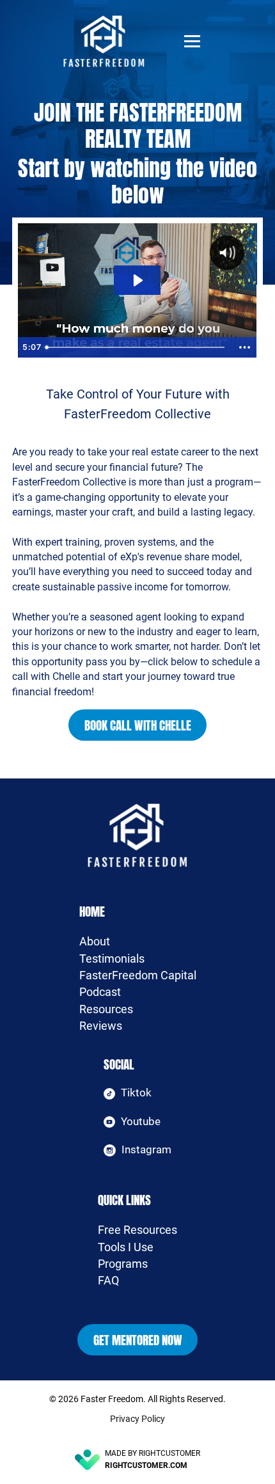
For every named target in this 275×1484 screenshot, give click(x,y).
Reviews (100, 1026)
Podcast (100, 992)
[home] (118, 41)
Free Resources (137, 1230)
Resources (106, 1009)
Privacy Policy (137, 1419)
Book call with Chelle (137, 725)
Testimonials (112, 958)
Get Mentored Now (137, 1339)
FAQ (108, 1280)
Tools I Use (125, 1247)
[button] (192, 41)
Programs (123, 1264)
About (94, 941)
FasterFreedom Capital (137, 975)
